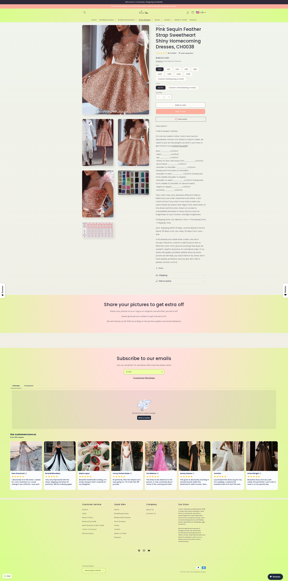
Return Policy (87, 517)
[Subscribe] (161, 371)
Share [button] (160, 268)
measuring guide (179, 146)
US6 (186, 69)
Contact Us (151, 513)
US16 (188, 74)
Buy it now (181, 111)
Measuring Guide (89, 521)
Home (116, 509)
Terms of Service (89, 529)
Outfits (117, 529)
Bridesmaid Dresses (122, 517)
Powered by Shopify (199, 572)
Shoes (116, 525)
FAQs (84, 513)
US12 (169, 74)
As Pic (160, 88)
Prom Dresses (120, 521)
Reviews (117, 537)
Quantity (159, 92)
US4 (177, 69)
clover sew (189, 572)
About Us (150, 509)
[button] (84, 12)
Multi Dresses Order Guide (93, 525)
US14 (179, 74)
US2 (168, 69)
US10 (160, 74)
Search (85, 509)
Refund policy (88, 533)
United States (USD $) (92, 570)
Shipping (159, 61)
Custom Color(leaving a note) (182, 88)
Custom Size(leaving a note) (171, 79)
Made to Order (120, 533)
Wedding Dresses (121, 513)
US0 (159, 69)
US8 (195, 69)
